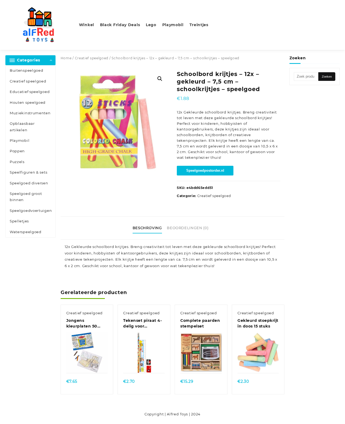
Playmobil (19, 140)
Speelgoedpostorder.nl (205, 170)
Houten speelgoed (28, 102)
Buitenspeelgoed (26, 70)
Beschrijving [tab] (147, 228)
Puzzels (17, 162)
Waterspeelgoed (26, 232)
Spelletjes (19, 221)
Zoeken (327, 76)
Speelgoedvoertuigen (31, 210)
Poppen (17, 151)
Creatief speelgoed (28, 81)
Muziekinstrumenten (30, 113)
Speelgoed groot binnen (26, 196)
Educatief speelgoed (30, 91)
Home (66, 58)
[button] (160, 79)
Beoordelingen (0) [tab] (187, 228)
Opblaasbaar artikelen (22, 126)
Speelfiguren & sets (28, 172)
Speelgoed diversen (29, 183)
